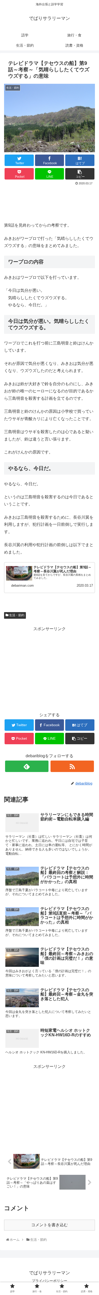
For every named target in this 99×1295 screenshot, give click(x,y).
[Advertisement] (49, 202)
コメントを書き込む (49, 1225)
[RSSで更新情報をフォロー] (72, 766)
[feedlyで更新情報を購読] (27, 766)
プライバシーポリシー (49, 1281)
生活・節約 (16, 615)
